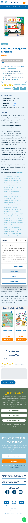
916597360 (15, 415)
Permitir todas (14, 271)
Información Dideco (12, 475)
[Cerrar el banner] (25, 240)
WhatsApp (15, 410)
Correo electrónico (15, 420)
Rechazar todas (14, 281)
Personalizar (13, 276)
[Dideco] (14, 2)
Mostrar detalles (18, 266)
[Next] (26, 326)
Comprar (8, 339)
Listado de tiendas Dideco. (8, 68)
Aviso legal (13, 508)
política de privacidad (19, 465)
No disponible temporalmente (12, 60)
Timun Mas (12, 103)
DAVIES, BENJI (12, 105)
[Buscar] (5, 3)
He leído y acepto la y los (15, 466)
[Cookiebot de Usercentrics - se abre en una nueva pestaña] (16, 240)
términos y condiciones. (16, 467)
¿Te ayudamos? (10, 481)
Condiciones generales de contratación (13, 513)
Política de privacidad (14, 510)
